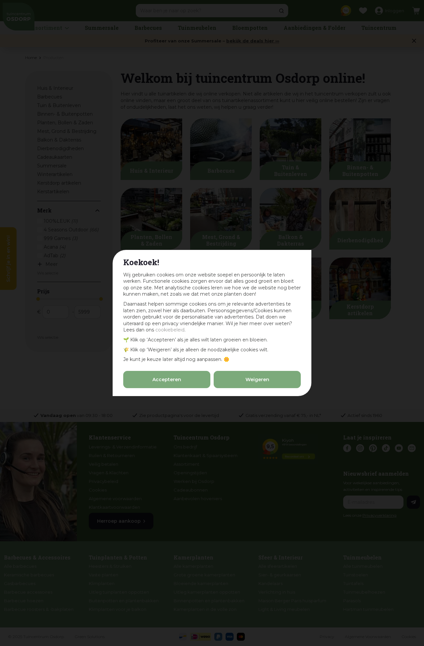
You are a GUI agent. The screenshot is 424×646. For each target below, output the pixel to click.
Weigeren (257, 379)
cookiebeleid (170, 330)
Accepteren (166, 379)
